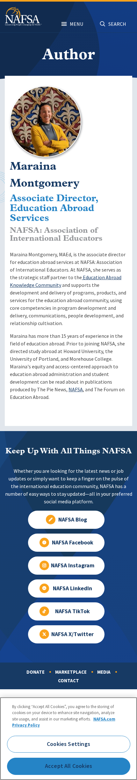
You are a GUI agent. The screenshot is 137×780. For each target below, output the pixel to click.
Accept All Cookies (68, 766)
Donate (35, 672)
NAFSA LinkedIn (72, 588)
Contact (68, 680)
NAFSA (75, 389)
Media (104, 672)
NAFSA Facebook (72, 542)
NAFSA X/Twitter (72, 634)
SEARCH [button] (117, 24)
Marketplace (71, 672)
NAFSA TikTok (72, 611)
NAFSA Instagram (72, 565)
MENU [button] (76, 24)
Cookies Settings (68, 744)
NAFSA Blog (72, 519)
